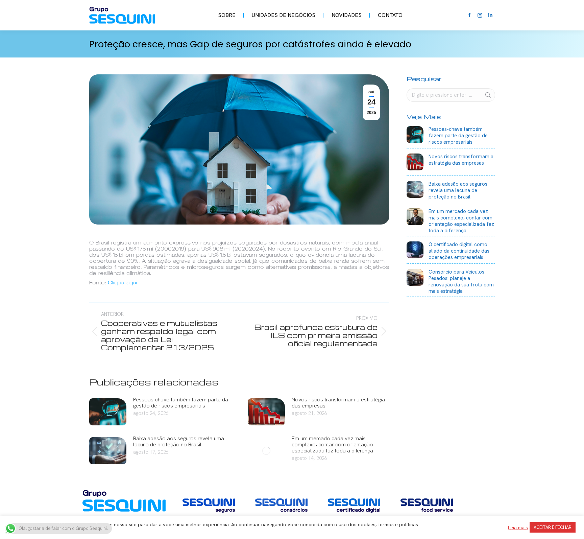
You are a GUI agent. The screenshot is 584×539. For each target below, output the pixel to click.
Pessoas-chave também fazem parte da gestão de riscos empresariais (180, 403)
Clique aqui (122, 282)
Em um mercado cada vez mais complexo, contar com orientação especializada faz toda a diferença (332, 445)
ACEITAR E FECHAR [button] (552, 527)
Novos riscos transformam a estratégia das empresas (338, 403)
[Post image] (107, 411)
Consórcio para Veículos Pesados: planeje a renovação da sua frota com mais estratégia (461, 282)
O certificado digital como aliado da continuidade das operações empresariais (459, 251)
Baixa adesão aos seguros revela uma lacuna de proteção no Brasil (178, 442)
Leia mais (518, 527)
